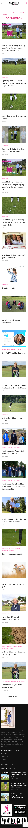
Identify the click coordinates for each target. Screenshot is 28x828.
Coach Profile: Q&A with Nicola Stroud (12, 685)
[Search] (23, 3)
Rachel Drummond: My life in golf (14, 585)
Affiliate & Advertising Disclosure (9, 764)
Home (3, 12)
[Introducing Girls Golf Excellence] (14, 304)
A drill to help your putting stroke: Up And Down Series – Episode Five (13, 222)
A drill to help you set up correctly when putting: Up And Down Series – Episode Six (13, 186)
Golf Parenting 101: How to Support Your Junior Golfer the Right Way (19, 796)
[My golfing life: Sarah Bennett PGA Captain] (14, 602)
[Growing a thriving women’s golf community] (14, 240)
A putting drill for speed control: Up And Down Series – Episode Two (14, 83)
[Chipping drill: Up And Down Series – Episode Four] (14, 134)
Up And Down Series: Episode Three (14, 117)
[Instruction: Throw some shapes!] (14, 403)
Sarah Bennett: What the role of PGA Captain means (14, 520)
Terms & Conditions (6, 762)
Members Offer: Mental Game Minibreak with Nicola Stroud (14, 386)
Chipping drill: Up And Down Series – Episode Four (14, 150)
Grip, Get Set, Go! (9, 288)
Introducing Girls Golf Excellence (11, 321)
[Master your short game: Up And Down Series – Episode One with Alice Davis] (14, 31)
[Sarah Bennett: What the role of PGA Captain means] (14, 505)
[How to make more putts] (14, 537)
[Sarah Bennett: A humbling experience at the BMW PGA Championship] (14, 469)
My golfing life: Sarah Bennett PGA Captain (10, 618)
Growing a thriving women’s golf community (13, 256)
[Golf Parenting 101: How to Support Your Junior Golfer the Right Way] (5, 797)
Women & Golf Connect (11, 750)
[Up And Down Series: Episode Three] (14, 102)
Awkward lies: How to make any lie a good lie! (13, 653)
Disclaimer (4, 759)
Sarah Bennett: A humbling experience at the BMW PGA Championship (13, 486)
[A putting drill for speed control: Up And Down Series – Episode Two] (14, 66)
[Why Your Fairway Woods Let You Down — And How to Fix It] (5, 776)
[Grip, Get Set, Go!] (14, 273)
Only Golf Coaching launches (14, 353)
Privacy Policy (4, 753)
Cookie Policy (4, 756)
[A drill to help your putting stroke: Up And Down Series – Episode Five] (14, 205)
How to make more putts (12, 554)
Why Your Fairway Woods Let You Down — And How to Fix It (18, 774)
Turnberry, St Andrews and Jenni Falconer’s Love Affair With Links (19, 785)
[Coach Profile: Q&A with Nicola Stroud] (14, 670)
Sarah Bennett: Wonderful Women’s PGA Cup (13, 452)
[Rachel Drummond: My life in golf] (14, 570)
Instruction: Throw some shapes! (12, 419)
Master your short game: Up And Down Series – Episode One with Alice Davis (13, 48)
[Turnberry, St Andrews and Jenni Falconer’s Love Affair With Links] (5, 786)
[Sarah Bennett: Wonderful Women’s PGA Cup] (14, 436)
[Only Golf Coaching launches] (14, 338)
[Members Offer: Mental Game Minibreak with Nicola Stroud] (14, 369)
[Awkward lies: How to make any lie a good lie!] (14, 635)
